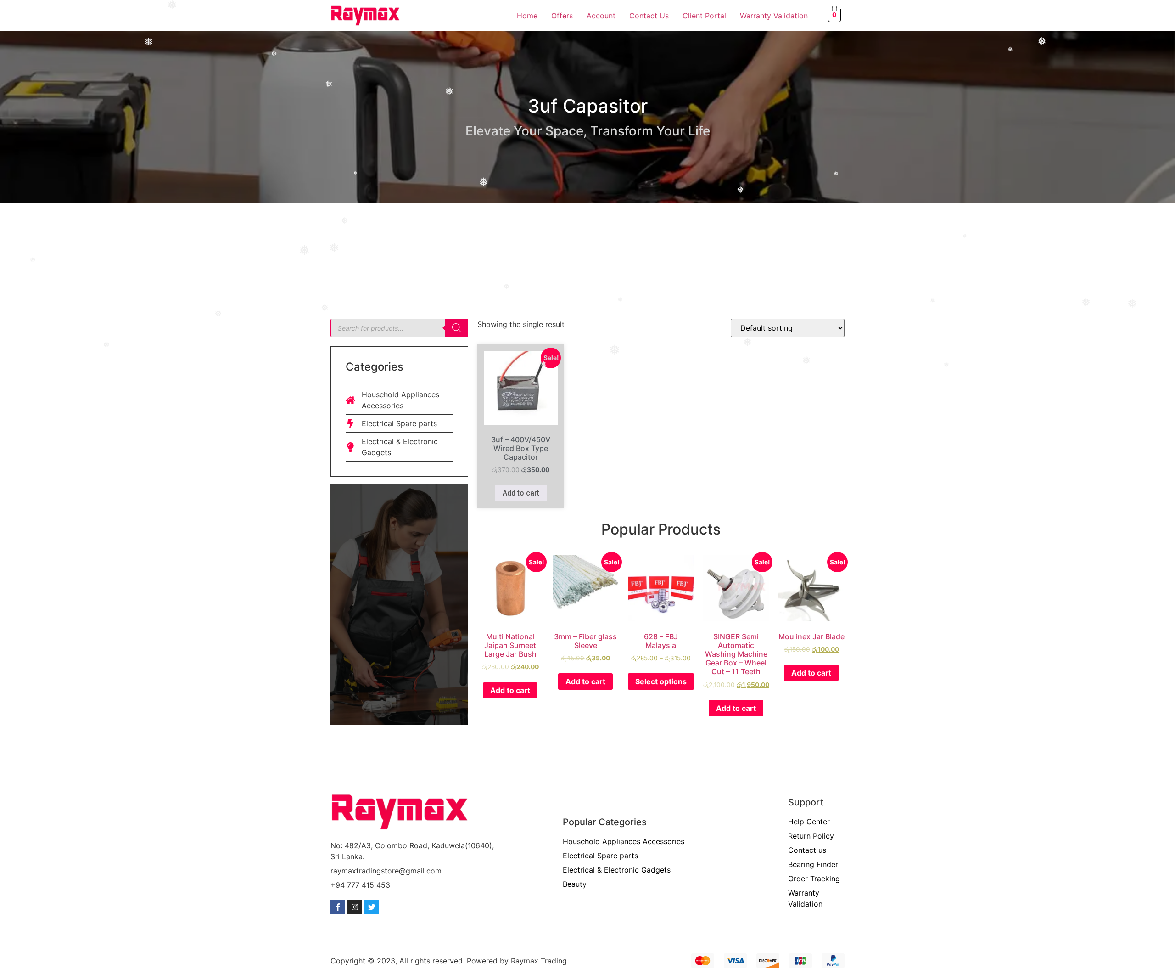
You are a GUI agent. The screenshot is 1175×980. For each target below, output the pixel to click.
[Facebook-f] (337, 907)
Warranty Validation (774, 15)
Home (527, 15)
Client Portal (704, 15)
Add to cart (521, 493)
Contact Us (649, 15)
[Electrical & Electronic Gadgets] (350, 447)
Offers (562, 15)
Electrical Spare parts (399, 423)
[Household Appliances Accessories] (350, 400)
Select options (661, 681)
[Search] (456, 328)
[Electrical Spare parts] (350, 423)
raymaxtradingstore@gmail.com (386, 870)
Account (601, 15)
